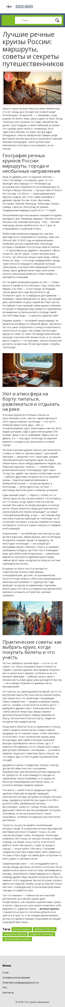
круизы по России (45, 929)
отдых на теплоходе (41, 934)
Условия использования (16, 977)
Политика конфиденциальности (20, 982)
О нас (5, 972)
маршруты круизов (15, 934)
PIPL (5, 987)
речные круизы (21, 929)
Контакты (8, 992)
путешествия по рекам (17, 939)
